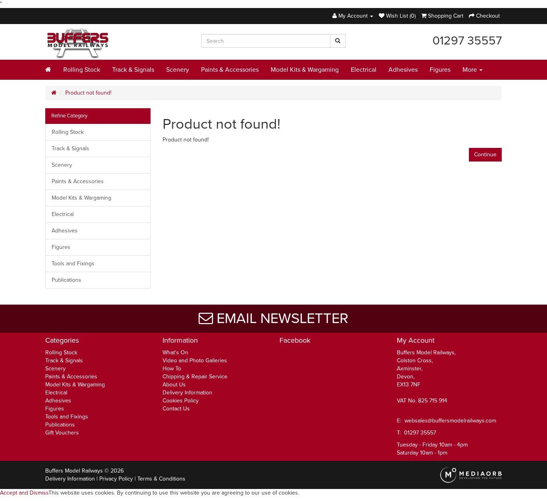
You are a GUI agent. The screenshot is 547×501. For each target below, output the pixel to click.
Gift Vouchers (62, 432)
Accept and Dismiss (24, 492)
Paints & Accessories (230, 70)
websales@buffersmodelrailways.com (450, 420)
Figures (440, 70)
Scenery (177, 70)
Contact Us (176, 408)
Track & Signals (133, 70)
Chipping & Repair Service (195, 376)
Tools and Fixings (73, 263)
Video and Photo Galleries (195, 360)
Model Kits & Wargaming (305, 70)
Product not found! (88, 92)
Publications (66, 280)
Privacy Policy (116, 478)
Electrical (363, 70)
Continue (485, 154)
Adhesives (403, 70)
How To (172, 368)
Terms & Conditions (161, 478)
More (471, 70)
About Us (174, 384)
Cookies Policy (181, 400)
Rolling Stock (81, 70)
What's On (175, 352)
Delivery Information (187, 392)
